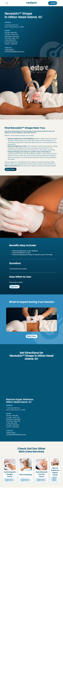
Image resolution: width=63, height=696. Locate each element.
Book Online (10, 169)
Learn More (10, 480)
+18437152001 (9, 49)
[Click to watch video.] (31, 320)
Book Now (14, 287)
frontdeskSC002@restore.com (14, 51)
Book (52, 3)
